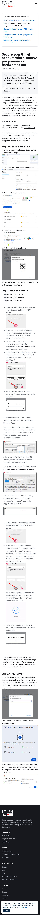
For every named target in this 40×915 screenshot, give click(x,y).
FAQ (3, 873)
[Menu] (36, 4)
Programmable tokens (9, 839)
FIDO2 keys (6, 842)
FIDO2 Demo (6, 857)
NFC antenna (26, 346)
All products (6, 836)
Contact (4, 892)
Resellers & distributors (10, 879)
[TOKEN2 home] (8, 4)
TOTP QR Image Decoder (10, 854)
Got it (6, 911)
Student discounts (10, 876)
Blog (3, 870)
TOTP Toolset (7, 851)
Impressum (6, 895)
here (26, 141)
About (4, 889)
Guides (4, 867)
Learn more (24, 907)
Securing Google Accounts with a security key (19, 20)
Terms (4, 898)
